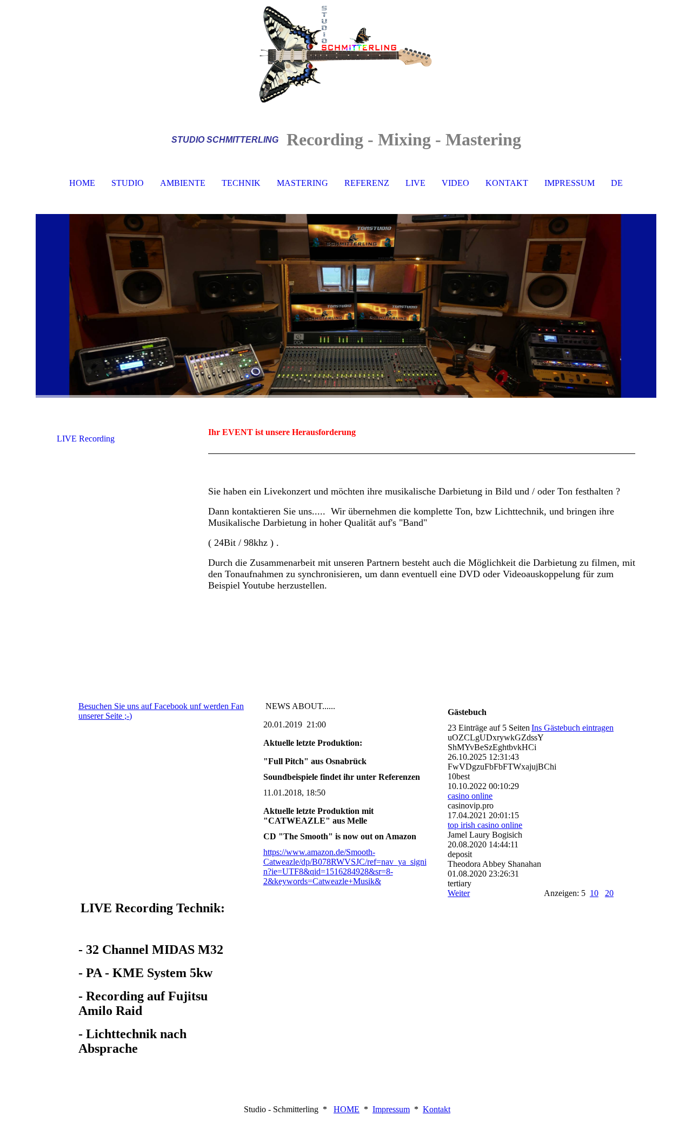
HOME (82, 183)
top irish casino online (485, 825)
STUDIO (127, 183)
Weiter (459, 893)
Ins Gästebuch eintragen (572, 727)
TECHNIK (241, 183)
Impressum (391, 1109)
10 (594, 893)
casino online (470, 795)
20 (609, 893)
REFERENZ (366, 183)
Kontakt (436, 1109)
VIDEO (455, 183)
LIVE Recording (86, 438)
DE (617, 183)
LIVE (415, 183)
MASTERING (302, 183)
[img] (346, 54)
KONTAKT (506, 183)
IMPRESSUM (569, 183)
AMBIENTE (182, 183)
